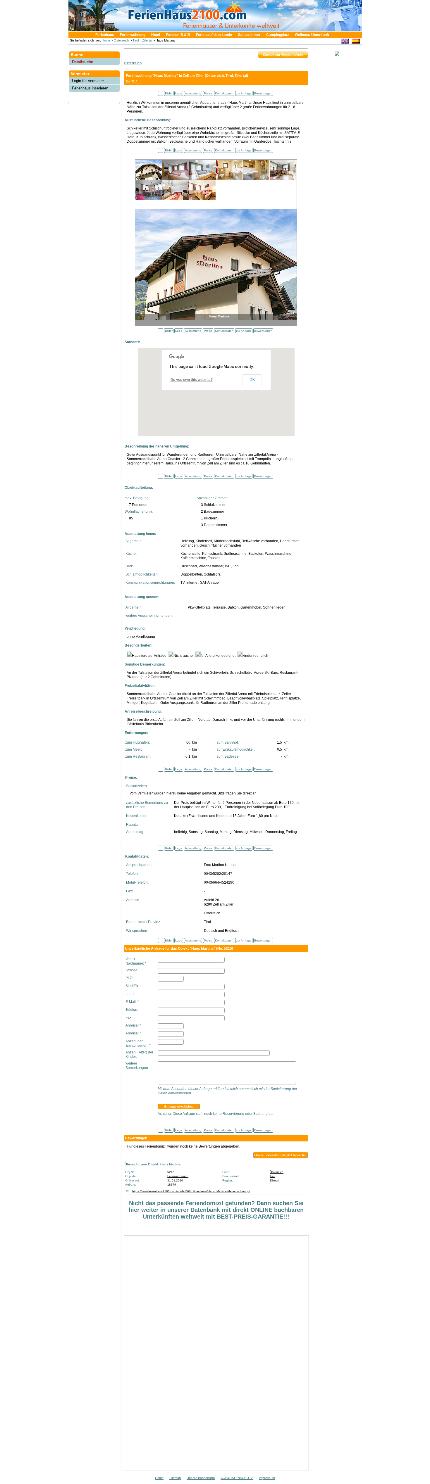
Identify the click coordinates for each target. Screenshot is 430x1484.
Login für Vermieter (88, 81)
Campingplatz (277, 35)
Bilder (169, 93)
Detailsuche (82, 62)
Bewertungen (263, 93)
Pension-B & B (178, 35)
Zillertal (147, 40)
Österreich (121, 40)
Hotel (155, 35)
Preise (208, 93)
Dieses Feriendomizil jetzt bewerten (280, 1155)
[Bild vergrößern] (216, 263)
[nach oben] (160, 93)
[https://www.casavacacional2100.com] (355, 41)
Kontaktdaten (224, 93)
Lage (178, 93)
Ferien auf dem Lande (214, 35)
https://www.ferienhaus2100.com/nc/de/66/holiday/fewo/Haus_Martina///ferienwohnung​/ (191, 1191)
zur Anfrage (244, 93)
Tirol (136, 40)
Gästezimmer (249, 35)
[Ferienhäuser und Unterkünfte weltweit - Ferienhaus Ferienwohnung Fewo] (217, 29)
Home (105, 40)
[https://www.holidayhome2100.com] (344, 41)
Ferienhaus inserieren (90, 88)
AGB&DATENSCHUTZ (237, 1478)
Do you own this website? (192, 380)
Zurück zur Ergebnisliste (283, 55)
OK (252, 379)
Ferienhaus (104, 35)
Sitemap (175, 1478)
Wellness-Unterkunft (312, 35)
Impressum (267, 1478)
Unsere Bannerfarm (201, 1478)
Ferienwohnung (132, 35)
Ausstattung (193, 93)
